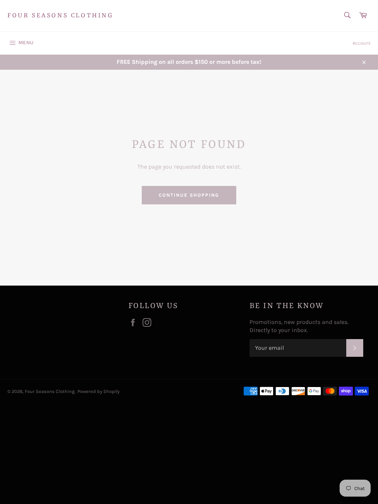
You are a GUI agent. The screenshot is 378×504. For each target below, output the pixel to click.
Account (362, 43)
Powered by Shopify (99, 391)
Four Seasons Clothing (60, 15)
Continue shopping (189, 195)
